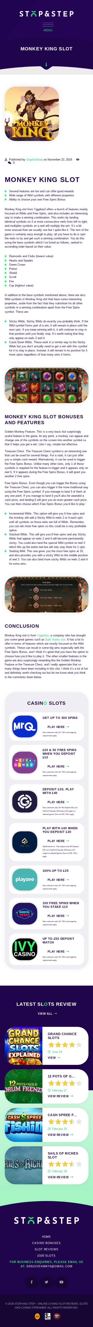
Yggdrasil (43, 635)
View (52, 1057)
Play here (56, 727)
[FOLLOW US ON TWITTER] (47, 1282)
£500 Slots (46, 1255)
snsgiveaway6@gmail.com (49, 1266)
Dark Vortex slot (55, 639)
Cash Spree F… (62, 1115)
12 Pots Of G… (61, 1076)
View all (45, 1013)
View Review (58, 1096)
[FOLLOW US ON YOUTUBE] (61, 1282)
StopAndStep (34, 159)
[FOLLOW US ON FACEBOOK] (32, 1282)
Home (46, 1236)
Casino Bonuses (46, 1243)
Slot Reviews (47, 1249)
